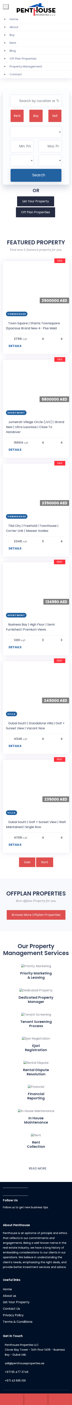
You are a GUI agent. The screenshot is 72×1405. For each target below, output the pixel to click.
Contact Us (11, 1308)
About (14, 27)
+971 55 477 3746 (16, 1372)
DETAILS (15, 346)
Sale (27, 862)
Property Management (26, 66)
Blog (13, 51)
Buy (12, 35)
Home (14, 19)
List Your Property (35, 201)
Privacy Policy (13, 1315)
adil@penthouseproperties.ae (24, 1363)
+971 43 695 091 (15, 1381)
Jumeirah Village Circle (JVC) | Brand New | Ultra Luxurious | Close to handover (35, 427)
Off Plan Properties (23, 58)
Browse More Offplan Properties (36, 915)
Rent (13, 43)
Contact (16, 74)
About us (9, 1296)
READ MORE (37, 1168)
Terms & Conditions (17, 1322)
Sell (54, 116)
